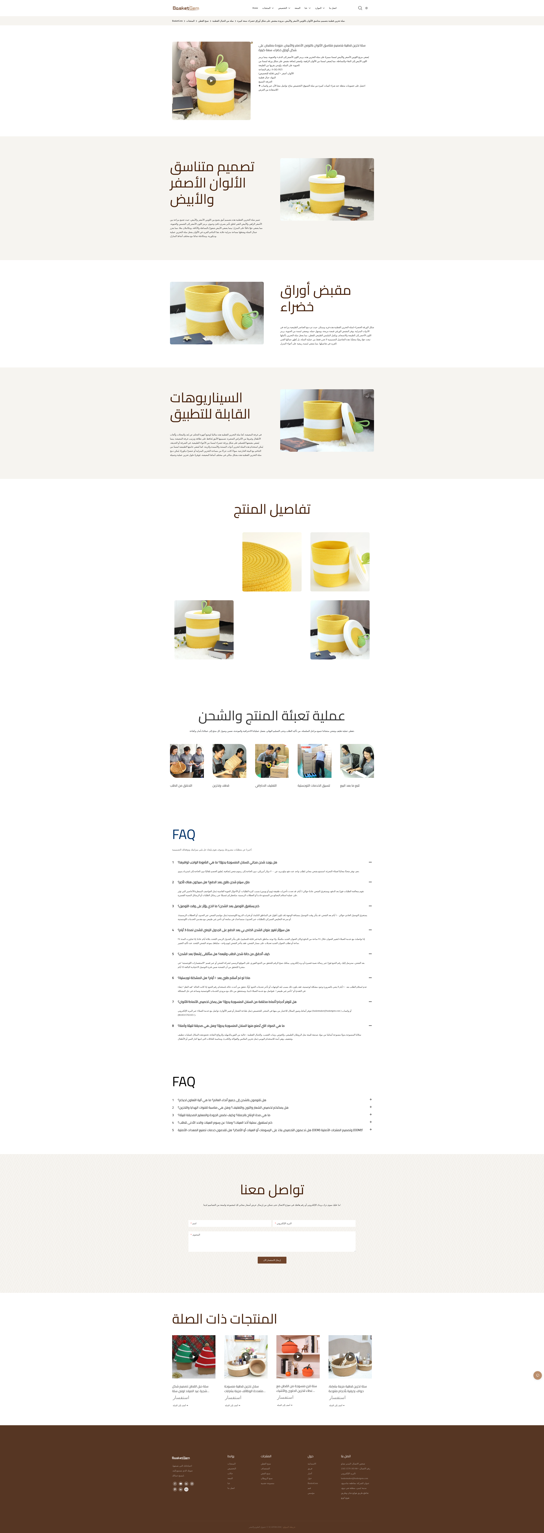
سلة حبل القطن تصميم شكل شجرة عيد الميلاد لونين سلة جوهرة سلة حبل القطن (190, 1388)
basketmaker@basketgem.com (354, 1478)
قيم (309, 1488)
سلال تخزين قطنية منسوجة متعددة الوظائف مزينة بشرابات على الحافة (243, 1388)
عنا (229, 1483)
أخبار (310, 1473)
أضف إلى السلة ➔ (180, 1405)
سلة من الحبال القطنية (223, 21)
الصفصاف (265, 1468)
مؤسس (311, 1493)
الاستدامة (312, 1463)
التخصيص (232, 1468)
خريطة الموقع (289, 1527)
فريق (310, 1468)
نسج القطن (203, 21)
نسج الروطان (267, 1478)
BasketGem (177, 21)
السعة (230, 1478)
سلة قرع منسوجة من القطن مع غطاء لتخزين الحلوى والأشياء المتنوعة (296, 1388)
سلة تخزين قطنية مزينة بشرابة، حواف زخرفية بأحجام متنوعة (348, 1388)
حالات (230, 1473)
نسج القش (265, 1473)
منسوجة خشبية (267, 1483)
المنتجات (190, 21)
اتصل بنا (231, 1488)
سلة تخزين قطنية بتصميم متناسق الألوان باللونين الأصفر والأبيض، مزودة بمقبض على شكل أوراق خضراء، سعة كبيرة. (291, 21)
